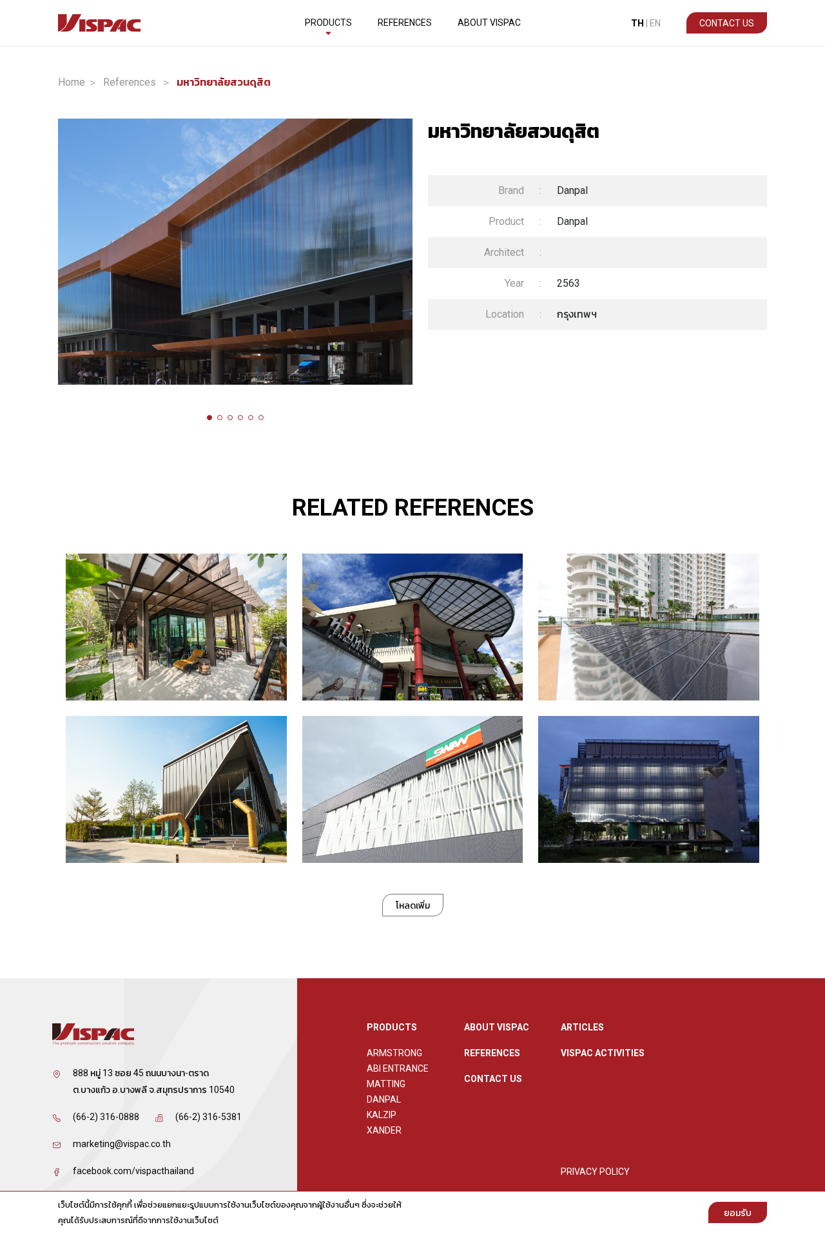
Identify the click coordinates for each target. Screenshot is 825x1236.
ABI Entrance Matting (398, 1076)
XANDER (384, 1130)
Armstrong (394, 1053)
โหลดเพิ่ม (413, 905)
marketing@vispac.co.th (122, 1144)
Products (328, 22)
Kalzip (381, 1115)
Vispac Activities (603, 1053)
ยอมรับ (738, 1213)
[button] (209, 417)
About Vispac (489, 22)
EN (655, 23)
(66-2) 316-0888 (106, 1117)
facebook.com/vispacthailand (133, 1171)
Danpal (384, 1099)
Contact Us (726, 23)
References (405, 22)
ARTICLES (582, 1027)
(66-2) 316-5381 (208, 1117)
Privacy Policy (595, 1171)
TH (637, 23)
